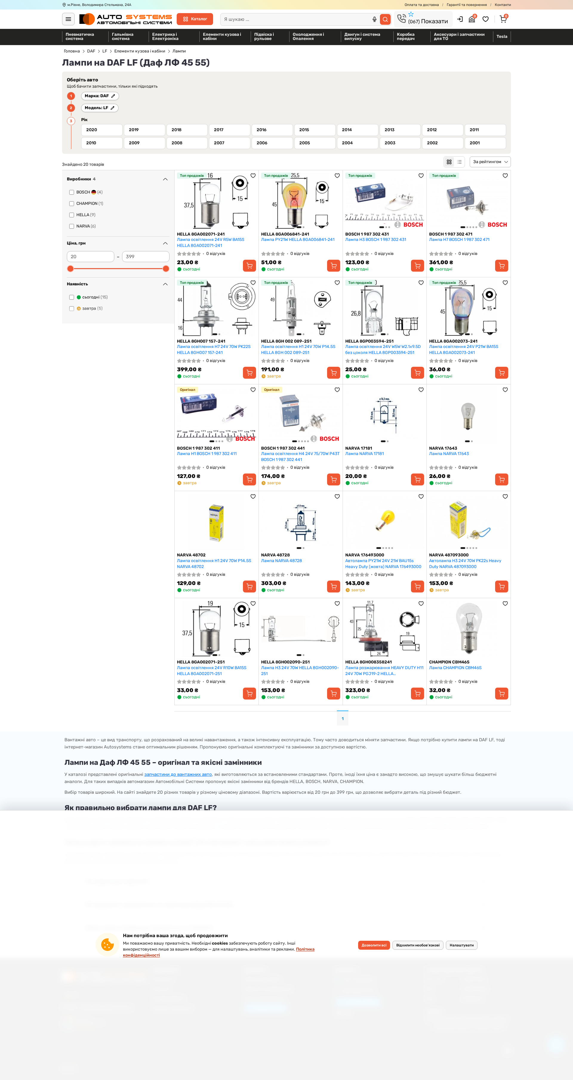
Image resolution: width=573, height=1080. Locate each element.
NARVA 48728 (275, 555)
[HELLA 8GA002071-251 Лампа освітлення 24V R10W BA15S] (216, 629)
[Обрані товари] (486, 19)
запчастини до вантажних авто (178, 774)
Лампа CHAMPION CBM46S (455, 667)
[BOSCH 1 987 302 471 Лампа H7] (468, 201)
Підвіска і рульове (264, 36)
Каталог (199, 18)
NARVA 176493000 (364, 555)
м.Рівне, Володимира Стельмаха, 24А (99, 5)
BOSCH (89, 192)
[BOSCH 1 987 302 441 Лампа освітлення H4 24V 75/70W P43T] (300, 415)
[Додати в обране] (253, 175)
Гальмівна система (122, 36)
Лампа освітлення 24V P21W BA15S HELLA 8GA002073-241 (463, 349)
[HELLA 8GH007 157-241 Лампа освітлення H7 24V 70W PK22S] (216, 308)
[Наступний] (334, 201)
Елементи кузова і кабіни (222, 36)
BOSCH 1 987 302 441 (283, 448)
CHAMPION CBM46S (449, 662)
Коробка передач (406, 36)
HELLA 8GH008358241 (368, 662)
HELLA (86, 214)
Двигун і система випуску (362, 36)
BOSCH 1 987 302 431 (367, 234)
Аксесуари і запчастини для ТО (459, 36)
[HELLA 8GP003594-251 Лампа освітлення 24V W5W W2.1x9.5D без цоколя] (384, 308)
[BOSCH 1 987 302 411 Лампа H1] (216, 415)
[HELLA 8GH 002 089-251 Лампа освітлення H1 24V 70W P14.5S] (300, 308)
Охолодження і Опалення (308, 36)
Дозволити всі (374, 945)
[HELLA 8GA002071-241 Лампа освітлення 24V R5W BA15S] (216, 201)
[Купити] (249, 266)
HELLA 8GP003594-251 (369, 341)
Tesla (502, 36)
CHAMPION (89, 203)
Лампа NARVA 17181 (364, 453)
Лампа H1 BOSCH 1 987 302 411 (207, 453)
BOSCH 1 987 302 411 (198, 448)
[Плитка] (449, 162)
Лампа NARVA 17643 (449, 453)
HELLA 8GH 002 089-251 (286, 341)
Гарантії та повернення (467, 5)
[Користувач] (460, 19)
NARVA (86, 226)
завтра (92, 308)
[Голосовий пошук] (374, 19)
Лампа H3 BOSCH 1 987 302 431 (375, 239)
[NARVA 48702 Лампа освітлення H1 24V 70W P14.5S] (216, 521)
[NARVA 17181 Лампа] (384, 415)
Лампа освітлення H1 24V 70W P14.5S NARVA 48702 (214, 563)
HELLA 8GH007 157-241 (201, 341)
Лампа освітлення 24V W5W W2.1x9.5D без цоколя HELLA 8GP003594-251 (383, 349)
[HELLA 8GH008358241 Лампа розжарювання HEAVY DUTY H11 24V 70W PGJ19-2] (384, 629)
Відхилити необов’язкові (418, 945)
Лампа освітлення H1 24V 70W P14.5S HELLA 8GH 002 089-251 (298, 349)
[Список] (459, 162)
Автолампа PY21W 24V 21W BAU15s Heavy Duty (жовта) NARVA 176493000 (383, 563)
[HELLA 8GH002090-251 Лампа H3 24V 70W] (300, 629)
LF (104, 51)
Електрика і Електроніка (165, 36)
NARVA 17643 (443, 448)
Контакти (503, 5)
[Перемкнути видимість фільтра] (165, 179)
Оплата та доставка (422, 5)
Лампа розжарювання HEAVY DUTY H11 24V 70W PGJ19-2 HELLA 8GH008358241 (384, 670)
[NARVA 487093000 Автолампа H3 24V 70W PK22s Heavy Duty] (468, 521)
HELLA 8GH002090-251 (285, 662)
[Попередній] (267, 201)
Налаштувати (462, 945)
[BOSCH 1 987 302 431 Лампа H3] (384, 201)
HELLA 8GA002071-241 (201, 234)
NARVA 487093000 (449, 555)
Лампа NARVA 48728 (281, 560)
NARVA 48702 (191, 555)
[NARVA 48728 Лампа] (300, 521)
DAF (91, 51)
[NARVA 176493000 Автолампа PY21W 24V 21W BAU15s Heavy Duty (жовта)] (384, 521)
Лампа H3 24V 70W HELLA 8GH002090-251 (300, 670)
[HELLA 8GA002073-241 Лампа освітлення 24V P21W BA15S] (468, 308)
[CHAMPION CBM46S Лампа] (468, 629)
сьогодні (95, 297)
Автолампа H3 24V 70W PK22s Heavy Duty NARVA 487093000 (465, 563)
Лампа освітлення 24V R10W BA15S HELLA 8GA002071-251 (212, 670)
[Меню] (68, 19)
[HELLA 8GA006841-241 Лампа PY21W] (300, 201)
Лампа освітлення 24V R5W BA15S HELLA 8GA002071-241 (210, 242)
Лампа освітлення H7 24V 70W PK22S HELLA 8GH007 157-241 (214, 349)
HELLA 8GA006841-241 (285, 234)
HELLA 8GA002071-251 (201, 662)
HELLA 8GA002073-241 (453, 341)
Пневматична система (80, 36)
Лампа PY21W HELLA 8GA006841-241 (298, 239)
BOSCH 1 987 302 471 (450, 234)
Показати (428, 21)
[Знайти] (385, 19)
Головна (72, 51)
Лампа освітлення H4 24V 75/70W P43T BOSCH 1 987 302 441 (300, 456)
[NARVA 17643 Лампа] (468, 415)
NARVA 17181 (358, 448)
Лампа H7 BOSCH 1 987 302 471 (459, 239)
